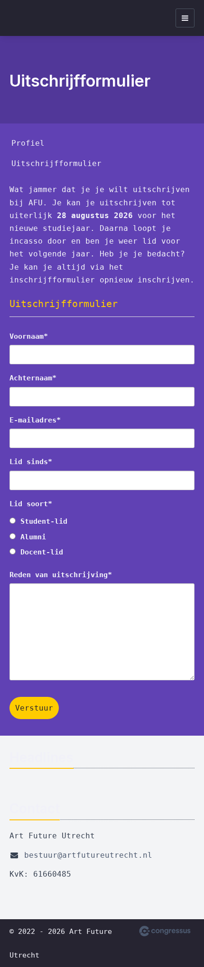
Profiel (28, 143)
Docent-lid (41, 552)
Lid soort (28, 504)
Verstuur (34, 707)
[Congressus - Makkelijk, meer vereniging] (165, 931)
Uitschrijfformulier (56, 163)
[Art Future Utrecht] (21, 18)
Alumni (33, 537)
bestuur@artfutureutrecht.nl (88, 855)
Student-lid (43, 521)
